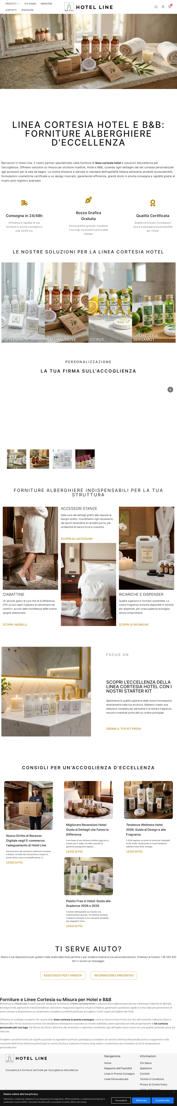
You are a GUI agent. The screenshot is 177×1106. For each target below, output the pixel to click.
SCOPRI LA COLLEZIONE (45, 440)
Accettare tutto (163, 1100)
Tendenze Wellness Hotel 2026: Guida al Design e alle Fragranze (146, 829)
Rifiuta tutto (141, 1100)
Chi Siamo (146, 1063)
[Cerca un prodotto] (156, 7)
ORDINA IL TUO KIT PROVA (123, 728)
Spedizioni (146, 1068)
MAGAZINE (46, 3)
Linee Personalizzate (116, 1079)
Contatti (145, 1073)
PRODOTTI (11, 3)
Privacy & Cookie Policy (153, 1084)
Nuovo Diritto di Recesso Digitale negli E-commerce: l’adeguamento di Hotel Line (26, 840)
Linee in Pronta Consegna (119, 1073)
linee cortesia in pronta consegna (74, 1019)
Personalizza (121, 1100)
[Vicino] (174, 1092)
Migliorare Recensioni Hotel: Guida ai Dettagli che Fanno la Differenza (87, 829)
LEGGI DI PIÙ (14, 862)
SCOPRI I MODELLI (15, 624)
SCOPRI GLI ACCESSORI (77, 538)
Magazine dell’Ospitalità (118, 1068)
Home (107, 1063)
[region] (88, 1098)
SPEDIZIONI (27, 10)
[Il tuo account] (163, 7)
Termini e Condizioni (152, 1079)
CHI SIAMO (30, 3)
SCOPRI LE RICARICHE (134, 624)
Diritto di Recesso (150, 1089)
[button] (88, 64)
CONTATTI (11, 10)
